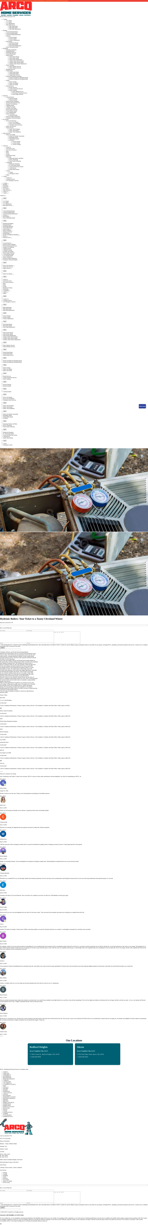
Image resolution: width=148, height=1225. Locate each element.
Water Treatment (10, 65)
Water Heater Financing (15, 161)
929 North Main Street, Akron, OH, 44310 (91, 1054)
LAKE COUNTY (7, 1092)
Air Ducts (11, 140)
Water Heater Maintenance (15, 59)
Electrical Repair (13, 98)
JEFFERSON (6, 1091)
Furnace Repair (13, 37)
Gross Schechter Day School (16, 166)
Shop (7, 152)
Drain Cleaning (13, 90)
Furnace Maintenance (14, 40)
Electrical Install (13, 100)
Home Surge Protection (12, 109)
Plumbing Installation (11, 50)
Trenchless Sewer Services (15, 125)
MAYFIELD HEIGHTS (9, 1098)
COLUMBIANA (7, 1083)
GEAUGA (5, 1087)
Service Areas (6, 1182)
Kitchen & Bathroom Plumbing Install (18, 79)
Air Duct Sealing (16, 144)
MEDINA (5, 1099)
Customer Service (10, 179)
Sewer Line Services (11, 120)
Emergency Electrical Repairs (13, 118)
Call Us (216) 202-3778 (6, 1135)
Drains (7, 80)
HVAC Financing (13, 159)
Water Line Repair (13, 83)
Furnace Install (12, 38)
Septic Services (10, 127)
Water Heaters (9, 55)
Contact (5, 176)
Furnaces (8, 36)
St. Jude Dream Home (14, 165)
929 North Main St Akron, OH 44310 (9, 1162)
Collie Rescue (12, 168)
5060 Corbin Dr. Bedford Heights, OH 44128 (11, 1159)
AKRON (5, 1072)
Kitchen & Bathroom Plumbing (13, 76)
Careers (8, 170)
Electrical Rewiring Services (13, 102)
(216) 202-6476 (36, 1057)
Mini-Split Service (10, 24)
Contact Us (9, 177)
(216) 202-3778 (11, 16)
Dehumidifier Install (14, 138)
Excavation (6, 119)
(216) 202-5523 (83, 1057)
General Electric (10, 97)
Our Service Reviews (11, 150)
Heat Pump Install (13, 44)
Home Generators (10, 113)
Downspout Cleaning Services (19, 93)
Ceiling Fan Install (10, 107)
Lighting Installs (10, 105)
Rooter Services (13, 87)
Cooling (5, 19)
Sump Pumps (9, 70)
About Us (5, 145)
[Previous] (0, 771)
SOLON (5, 1109)
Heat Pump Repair (13, 43)
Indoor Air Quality (10, 134)
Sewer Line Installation (15, 123)
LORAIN (5, 1094)
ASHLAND (6, 1073)
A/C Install (8, 22)
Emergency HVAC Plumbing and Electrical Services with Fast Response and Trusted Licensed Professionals (34, 1)
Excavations (6, 1179)
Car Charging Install (11, 112)
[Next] (2, 771)
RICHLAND (6, 1108)
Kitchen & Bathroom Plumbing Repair (18, 77)
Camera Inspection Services (16, 88)
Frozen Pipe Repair (11, 54)
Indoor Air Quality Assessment (16, 136)
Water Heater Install (14, 58)
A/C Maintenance (10, 23)
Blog (7, 151)
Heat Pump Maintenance (15, 45)
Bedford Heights (39, 1047)
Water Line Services (11, 126)
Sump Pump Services (14, 75)
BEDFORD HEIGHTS (9, 1079)
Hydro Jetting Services (17, 91)
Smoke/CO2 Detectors (11, 104)
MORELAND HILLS (8, 1102)
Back (5, 198)
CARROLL (6, 1080)
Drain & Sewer (10, 86)
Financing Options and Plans (16, 158)
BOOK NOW (3, 16)
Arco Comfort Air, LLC (39, 1051)
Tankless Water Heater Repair (16, 61)
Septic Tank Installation (15, 132)
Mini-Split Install (13, 27)
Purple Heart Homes (14, 169)
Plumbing (5, 48)
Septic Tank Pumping (14, 129)
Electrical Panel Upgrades (12, 101)
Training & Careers (14, 173)
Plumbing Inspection (11, 52)
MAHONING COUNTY (9, 1097)
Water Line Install (13, 84)
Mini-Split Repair (13, 26)
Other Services (6, 133)
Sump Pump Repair (14, 72)
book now (2, 622)
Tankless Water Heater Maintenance (18, 63)
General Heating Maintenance (13, 34)
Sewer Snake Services (17, 94)
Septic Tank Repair (14, 130)
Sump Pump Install (13, 73)
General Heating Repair (12, 31)
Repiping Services (10, 69)
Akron (80, 1047)
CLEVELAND (7, 1081)
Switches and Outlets (11, 108)
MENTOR (5, 1101)
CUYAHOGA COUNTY (9, 1084)
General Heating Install (11, 33)
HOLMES (5, 1088)
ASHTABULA (7, 1074)
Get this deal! (3, 703)
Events (7, 154)
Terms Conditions (17, 1167)
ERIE (4, 1086)
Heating (5, 30)
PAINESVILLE (7, 1104)
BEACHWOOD (7, 1077)
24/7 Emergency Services (12, 180)
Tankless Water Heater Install (16, 62)
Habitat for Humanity (14, 164)
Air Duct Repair (16, 141)
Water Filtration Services (15, 68)
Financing (8, 157)
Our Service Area (10, 148)
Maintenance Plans (10, 155)
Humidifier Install (13, 137)
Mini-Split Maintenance (15, 29)
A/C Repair (9, 20)
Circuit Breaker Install (11, 111)
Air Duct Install (16, 143)
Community (9, 162)
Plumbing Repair (10, 51)
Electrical (5, 95)
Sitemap (2, 1167)
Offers (7, 175)
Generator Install (13, 115)
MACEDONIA (7, 1095)
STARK (5, 1111)
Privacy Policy (8, 1167)
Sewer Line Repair (13, 122)
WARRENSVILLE (8, 1116)
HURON (5, 1090)
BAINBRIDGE (7, 1076)
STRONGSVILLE (7, 1112)
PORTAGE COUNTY (8, 1106)
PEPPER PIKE (7, 1105)
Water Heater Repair (14, 56)
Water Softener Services (15, 66)
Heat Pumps (9, 41)
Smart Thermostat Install (12, 47)
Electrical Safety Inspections (13, 116)
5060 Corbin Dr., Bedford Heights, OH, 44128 (45, 1054)
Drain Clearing (12, 81)
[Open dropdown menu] (8, 183)
